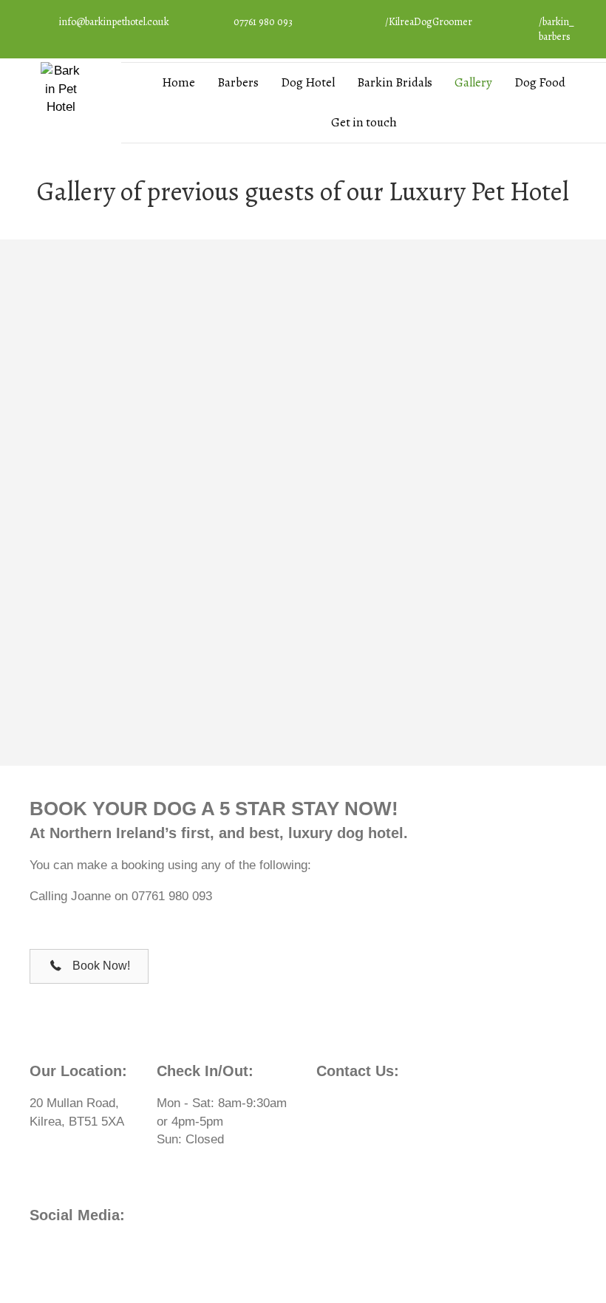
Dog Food (539, 82)
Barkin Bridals (394, 82)
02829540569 (406, 1103)
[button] (89, 966)
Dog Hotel (308, 82)
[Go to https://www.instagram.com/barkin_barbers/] (542, 33)
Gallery (473, 82)
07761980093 (396, 1122)
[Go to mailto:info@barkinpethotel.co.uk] (102, 26)
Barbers (238, 82)
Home (178, 82)
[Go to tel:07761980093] (265, 26)
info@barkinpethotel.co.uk (427, 1139)
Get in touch (364, 122)
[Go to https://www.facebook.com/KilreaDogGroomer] (417, 26)
